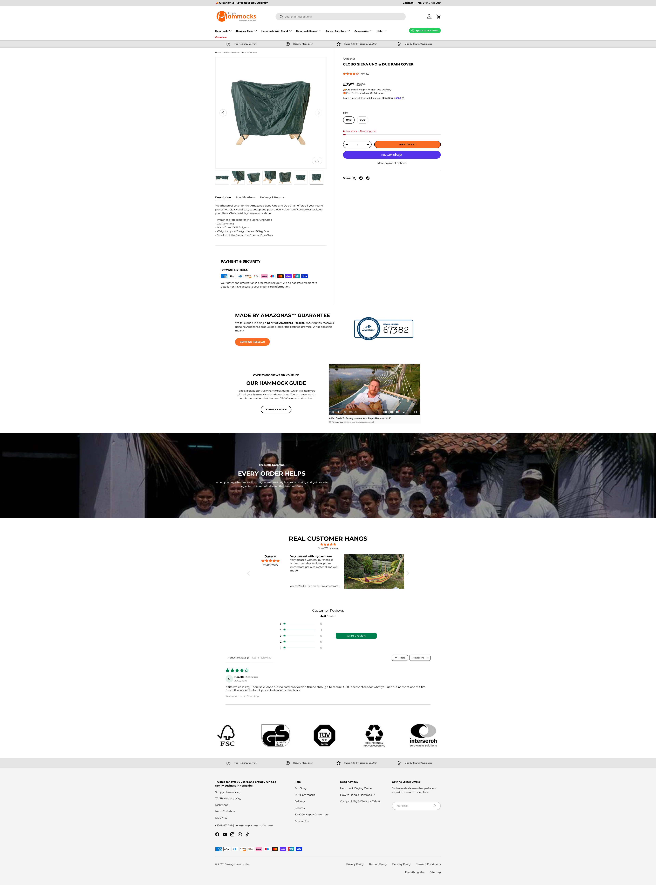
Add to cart (407, 144)
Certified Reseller (252, 341)
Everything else (415, 872)
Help (379, 31)
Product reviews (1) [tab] (238, 657)
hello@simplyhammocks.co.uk (254, 825)
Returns (300, 808)
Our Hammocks (305, 794)
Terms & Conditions (428, 864)
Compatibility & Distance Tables (360, 801)
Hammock (221, 31)
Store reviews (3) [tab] (262, 657)
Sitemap (435, 872)
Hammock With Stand (274, 31)
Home (218, 52)
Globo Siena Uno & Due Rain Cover (240, 52)
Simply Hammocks (237, 864)
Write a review (356, 635)
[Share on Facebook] (361, 178)
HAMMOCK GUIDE (276, 409)
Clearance (221, 37)
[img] (328, 545)
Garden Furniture (336, 31)
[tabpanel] (270, 220)
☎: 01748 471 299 (429, 2)
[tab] (223, 197)
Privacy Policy (355, 864)
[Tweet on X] (354, 178)
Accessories (361, 31)
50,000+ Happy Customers (311, 814)
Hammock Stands (306, 31)
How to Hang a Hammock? (357, 794)
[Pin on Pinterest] (367, 178)
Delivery (300, 801)
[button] (438, 16)
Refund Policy (378, 864)
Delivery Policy (401, 864)
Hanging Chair (244, 31)
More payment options (391, 163)
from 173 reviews (328, 548)
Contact (408, 2)
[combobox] (341, 16)
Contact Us (302, 821)
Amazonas (349, 58)
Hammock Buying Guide (356, 788)
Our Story (301, 788)
